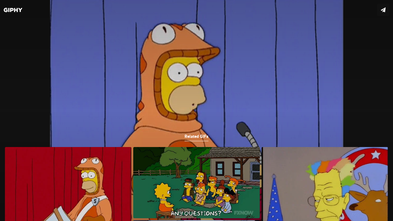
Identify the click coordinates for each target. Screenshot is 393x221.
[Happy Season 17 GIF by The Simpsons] (196, 110)
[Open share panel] (383, 10)
